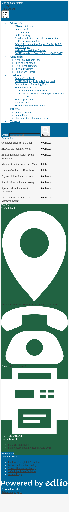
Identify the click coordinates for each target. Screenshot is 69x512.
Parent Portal (21, 115)
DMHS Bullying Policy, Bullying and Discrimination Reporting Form (35, 83)
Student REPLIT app (26, 87)
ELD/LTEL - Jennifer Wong (16, 148)
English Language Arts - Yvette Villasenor (17, 156)
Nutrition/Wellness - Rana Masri (18, 170)
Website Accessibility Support (30, 50)
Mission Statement (24, 26)
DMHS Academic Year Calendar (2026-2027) (39, 53)
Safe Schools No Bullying (22, 471)
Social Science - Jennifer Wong (17, 182)
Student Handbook (25, 78)
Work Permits (22, 102)
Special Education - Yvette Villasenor (15, 190)
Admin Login (15, 474)
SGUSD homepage (18, 444)
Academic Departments (27, 59)
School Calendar (23, 112)
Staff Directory (22, 35)
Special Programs (24, 68)
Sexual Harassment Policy (22, 468)
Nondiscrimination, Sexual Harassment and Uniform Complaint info (37, 40)
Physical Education (25, 62)
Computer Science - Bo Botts (16, 142)
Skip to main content (12, 2)
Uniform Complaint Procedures (24, 462)
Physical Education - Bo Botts (17, 176)
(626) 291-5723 (17, 366)
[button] (16, 23)
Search (5, 134)
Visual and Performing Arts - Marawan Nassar (16, 199)
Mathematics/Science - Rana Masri (19, 164)
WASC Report (22, 47)
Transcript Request (24, 99)
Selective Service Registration (30, 105)
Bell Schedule (22, 32)
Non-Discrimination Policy (22, 465)
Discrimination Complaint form (31, 118)
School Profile (22, 29)
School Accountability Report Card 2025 (29, 447)
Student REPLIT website (34, 90)
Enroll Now (7, 453)
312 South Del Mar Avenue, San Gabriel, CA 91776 (29, 304)
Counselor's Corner (25, 71)
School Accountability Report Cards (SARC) (38, 44)
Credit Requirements (26, 65)
